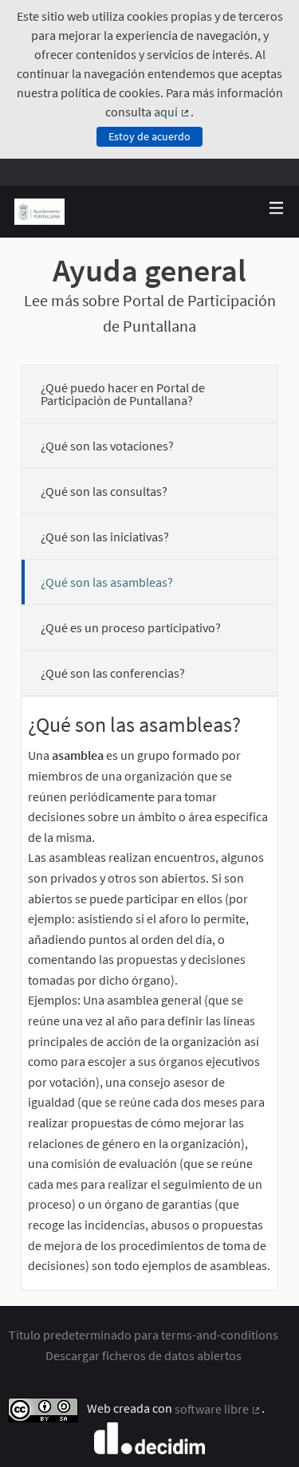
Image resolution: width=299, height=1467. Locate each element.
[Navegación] (276, 208)
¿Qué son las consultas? (104, 491)
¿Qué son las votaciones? (107, 446)
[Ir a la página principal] (39, 212)
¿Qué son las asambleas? (107, 582)
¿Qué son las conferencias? (113, 673)
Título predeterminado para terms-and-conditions (143, 1335)
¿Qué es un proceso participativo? (131, 627)
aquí (172, 112)
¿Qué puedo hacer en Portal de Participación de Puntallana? (123, 394)
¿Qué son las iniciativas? (105, 537)
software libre (218, 1409)
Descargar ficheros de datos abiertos (143, 1355)
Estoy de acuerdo (149, 136)
